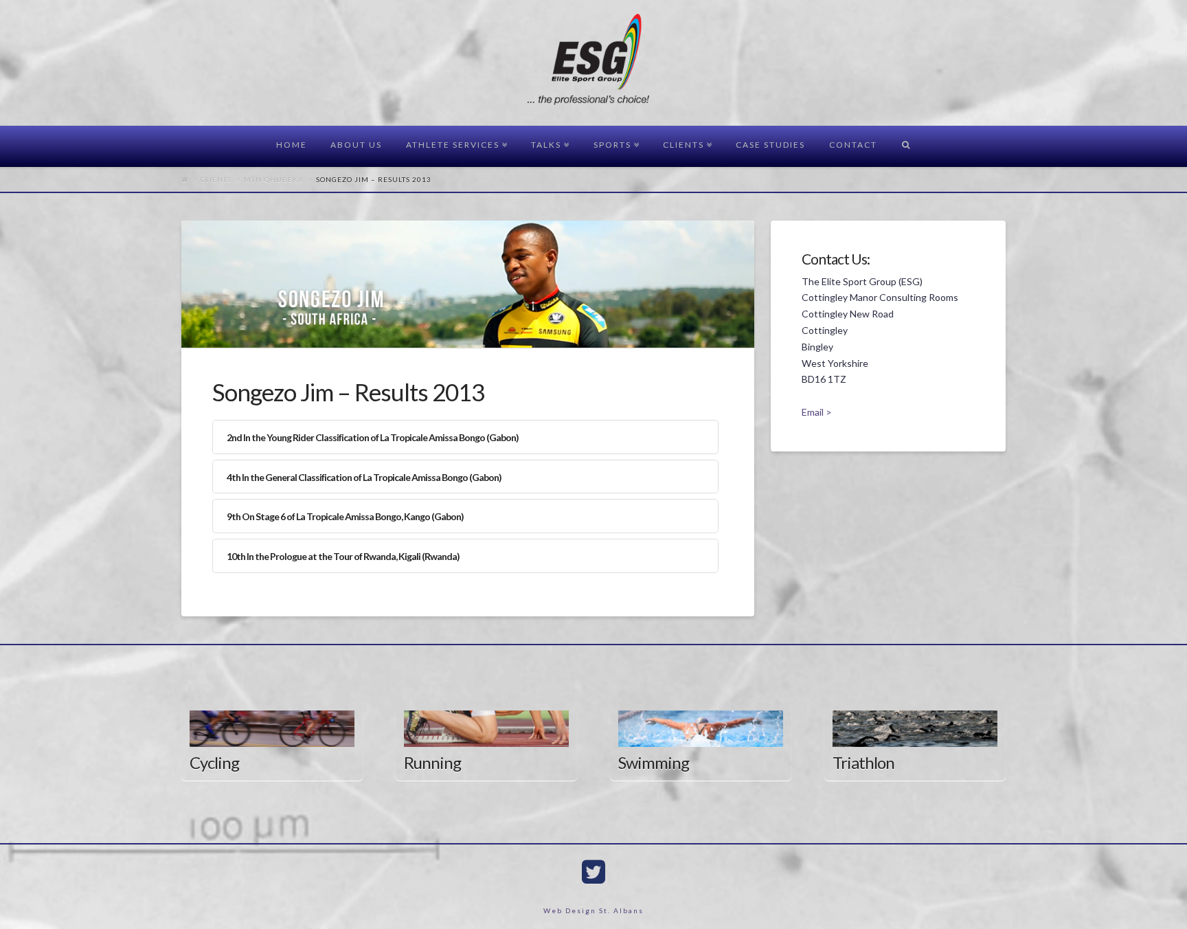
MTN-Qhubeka (274, 179)
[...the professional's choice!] (594, 63)
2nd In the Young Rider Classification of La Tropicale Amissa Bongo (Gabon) (373, 437)
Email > (817, 412)
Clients (216, 179)
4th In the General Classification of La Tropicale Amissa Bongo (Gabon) (364, 477)
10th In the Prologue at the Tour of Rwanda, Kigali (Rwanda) (343, 556)
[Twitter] (593, 872)
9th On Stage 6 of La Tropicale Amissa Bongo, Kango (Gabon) (345, 516)
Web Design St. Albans (593, 910)
